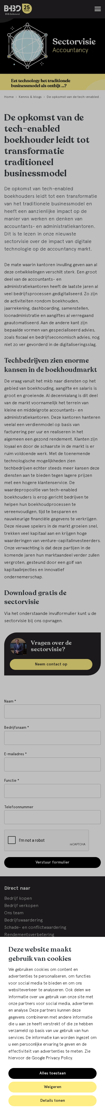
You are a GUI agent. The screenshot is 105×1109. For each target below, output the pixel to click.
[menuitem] (9, 97)
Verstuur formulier (52, 862)
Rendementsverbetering (29, 934)
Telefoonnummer (18, 807)
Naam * (10, 701)
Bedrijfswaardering (23, 919)
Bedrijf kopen (18, 898)
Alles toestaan (52, 1073)
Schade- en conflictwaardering (35, 927)
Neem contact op (51, 664)
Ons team (14, 912)
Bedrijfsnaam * (16, 727)
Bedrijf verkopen (21, 905)
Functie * (11, 780)
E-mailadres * (15, 754)
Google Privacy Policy (52, 1057)
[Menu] (98, 9)
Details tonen (52, 1100)
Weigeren (52, 1086)
